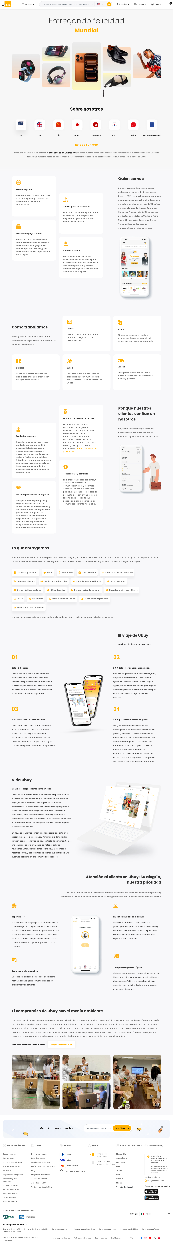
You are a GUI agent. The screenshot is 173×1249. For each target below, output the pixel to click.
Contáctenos (8, 1158)
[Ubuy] (6, 4)
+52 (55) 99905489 (155, 1180)
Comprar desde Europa (12, 1231)
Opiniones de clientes (40, 1162)
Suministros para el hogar (88, 581)
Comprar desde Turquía (151, 1229)
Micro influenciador (11, 1189)
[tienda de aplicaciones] (152, 1192)
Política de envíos (10, 1185)
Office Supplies (57, 590)
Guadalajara (121, 1158)
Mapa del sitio (9, 1170)
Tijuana (119, 1170)
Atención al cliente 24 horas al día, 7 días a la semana (159, 1159)
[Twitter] (155, 1238)
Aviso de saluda (10, 1202)
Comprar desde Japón (60, 1229)
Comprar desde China (129, 1229)
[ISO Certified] (26, 1217)
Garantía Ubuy (9, 1197)
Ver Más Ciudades (124, 1187)
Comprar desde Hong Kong (84, 1229)
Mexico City (121, 1154)
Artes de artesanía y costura (119, 572)
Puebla (119, 1166)
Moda (49, 572)
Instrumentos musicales (63, 598)
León (118, 1174)
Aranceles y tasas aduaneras (10, 1179)
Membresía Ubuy (10, 1193)
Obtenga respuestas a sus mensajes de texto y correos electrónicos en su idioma (159, 1169)
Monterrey (120, 1162)
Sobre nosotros (9, 1154)
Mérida (119, 1183)
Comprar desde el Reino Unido (36, 1229)
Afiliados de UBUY (38, 1183)
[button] (123, 4)
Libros (20, 598)
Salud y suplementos (27, 572)
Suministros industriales (55, 581)
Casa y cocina (89, 572)
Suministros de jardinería (97, 598)
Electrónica (67, 572)
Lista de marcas (38, 1158)
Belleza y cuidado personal (87, 590)
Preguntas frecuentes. (61, 1044)
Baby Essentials (118, 581)
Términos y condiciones (61, 1238)
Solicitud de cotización (12, 1162)
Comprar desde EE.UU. (11, 1229)
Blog (33, 1170)
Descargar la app (39, 1154)
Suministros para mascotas (30, 607)
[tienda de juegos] (152, 1198)
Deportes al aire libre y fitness (123, 590)
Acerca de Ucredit (39, 1179)
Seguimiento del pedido (13, 1174)
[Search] (109, 4)
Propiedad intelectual (12, 1166)
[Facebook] (141, 1238)
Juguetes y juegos (26, 581)
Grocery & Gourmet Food (29, 590)
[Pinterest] (159, 1238)
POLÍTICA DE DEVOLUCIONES (42, 1166)
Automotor (37, 598)
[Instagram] (145, 1238)
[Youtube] (150, 1238)
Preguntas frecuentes (40, 1174)
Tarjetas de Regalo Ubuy (42, 1187)
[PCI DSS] (8, 1217)
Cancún (119, 1179)
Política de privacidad (82, 1238)
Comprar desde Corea (107, 1229)
